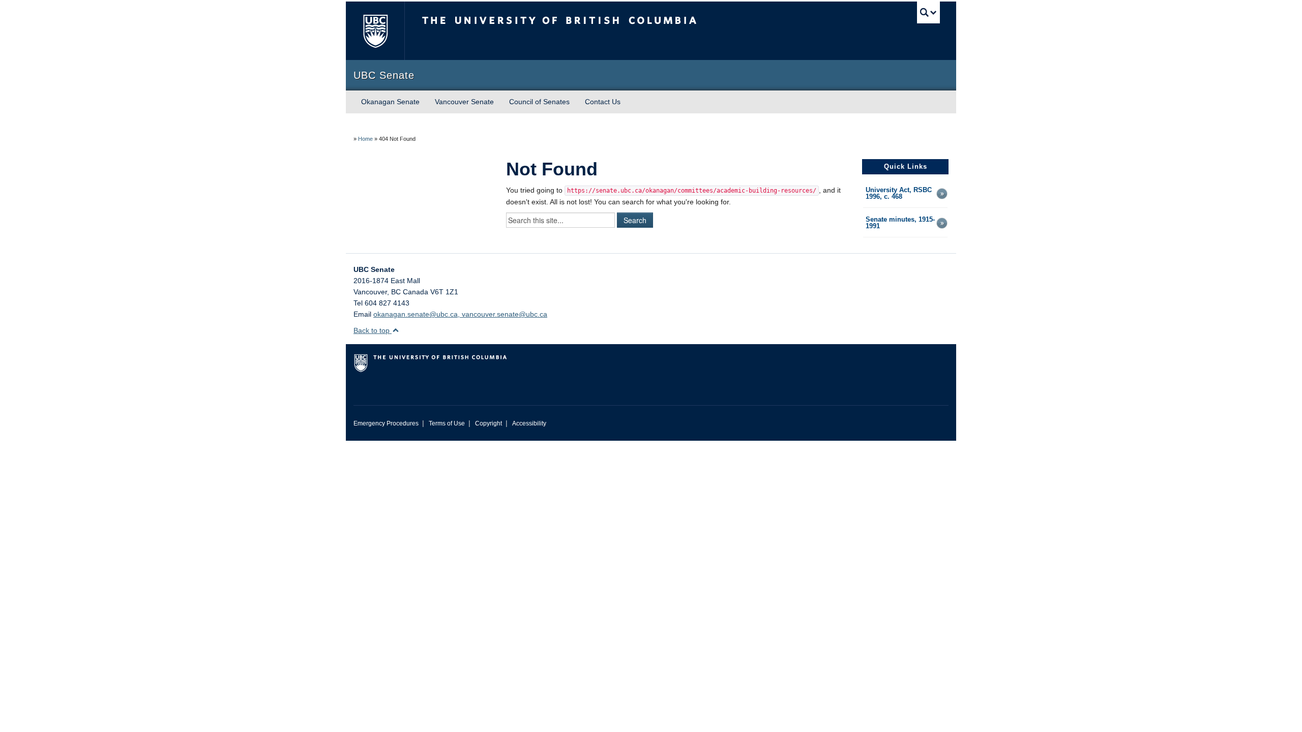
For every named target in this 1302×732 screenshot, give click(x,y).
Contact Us (602, 102)
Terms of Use (447, 423)
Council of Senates (539, 102)
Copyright (488, 423)
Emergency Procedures (386, 423)
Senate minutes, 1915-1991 (900, 223)
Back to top (372, 330)
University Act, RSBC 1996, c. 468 (899, 194)
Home (365, 139)
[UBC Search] (928, 12)
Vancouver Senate (464, 102)
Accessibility (529, 423)
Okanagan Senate (390, 102)
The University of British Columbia (375, 31)
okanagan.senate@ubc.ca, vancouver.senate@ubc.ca (460, 314)
